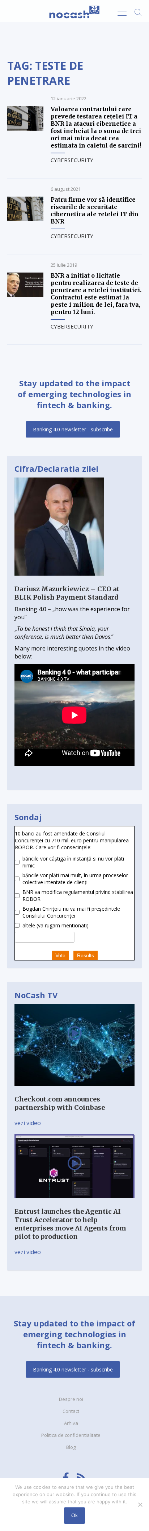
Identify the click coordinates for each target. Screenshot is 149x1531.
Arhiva (71, 1423)
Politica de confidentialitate (71, 1435)
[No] (140, 1504)
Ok (74, 1515)
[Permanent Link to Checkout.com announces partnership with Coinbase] (74, 1091)
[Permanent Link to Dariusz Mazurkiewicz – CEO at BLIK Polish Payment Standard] (59, 581)
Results (85, 955)
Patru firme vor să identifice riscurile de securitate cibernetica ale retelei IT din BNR (95, 210)
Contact (71, 1411)
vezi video (27, 1123)
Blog (71, 1447)
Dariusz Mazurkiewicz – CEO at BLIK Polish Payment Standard (66, 593)
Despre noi (71, 1399)
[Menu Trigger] (122, 15)
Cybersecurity (72, 160)
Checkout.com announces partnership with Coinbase (59, 1103)
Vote (60, 955)
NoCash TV (36, 995)
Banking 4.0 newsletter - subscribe (73, 429)
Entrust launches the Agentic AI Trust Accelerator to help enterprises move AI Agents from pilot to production (70, 1224)
